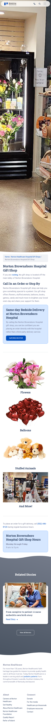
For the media (32, 702)
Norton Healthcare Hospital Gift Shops (26, 257)
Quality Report (8, 717)
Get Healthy (7, 705)
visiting (15, 275)
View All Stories (25, 632)
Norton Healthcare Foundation (10, 712)
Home (7, 257)
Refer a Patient (9, 721)
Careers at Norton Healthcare (10, 700)
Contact (30, 712)
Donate (30, 699)
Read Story (11, 619)
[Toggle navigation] (44, 4)
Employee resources (35, 709)
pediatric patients (30, 677)
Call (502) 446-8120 (16, 338)
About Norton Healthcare (12, 708)
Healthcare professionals (37, 705)
